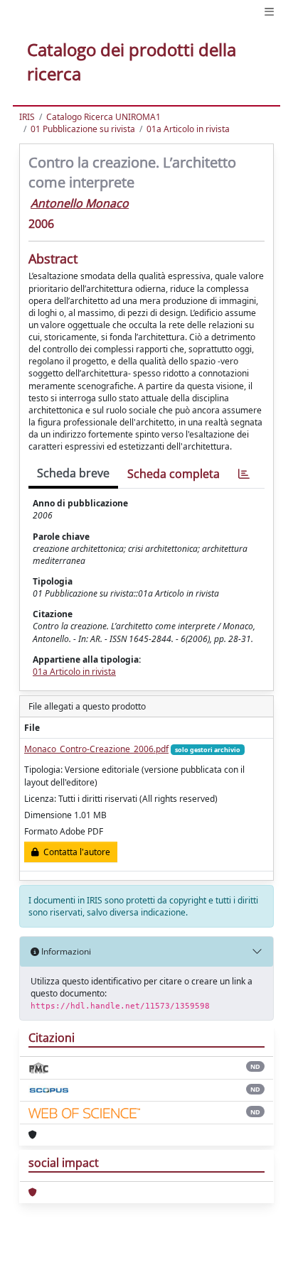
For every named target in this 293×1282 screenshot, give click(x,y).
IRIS (27, 117)
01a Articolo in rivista (188, 129)
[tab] (244, 474)
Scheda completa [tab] (173, 474)
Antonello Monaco (80, 203)
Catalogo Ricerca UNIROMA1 (103, 117)
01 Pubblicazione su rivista (83, 129)
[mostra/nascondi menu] (269, 11)
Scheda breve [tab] (73, 473)
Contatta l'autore (74, 852)
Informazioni (65, 951)
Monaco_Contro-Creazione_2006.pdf (96, 749)
